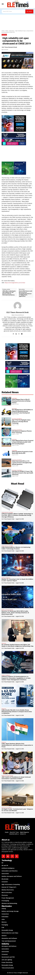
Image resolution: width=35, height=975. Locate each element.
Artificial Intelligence (6, 577)
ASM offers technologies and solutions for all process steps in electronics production (9, 293)
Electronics (4, 643)
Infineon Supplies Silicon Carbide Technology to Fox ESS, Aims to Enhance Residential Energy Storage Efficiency (17, 515)
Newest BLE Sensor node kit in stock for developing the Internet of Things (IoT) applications (25, 293)
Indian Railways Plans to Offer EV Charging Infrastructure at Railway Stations (21, 401)
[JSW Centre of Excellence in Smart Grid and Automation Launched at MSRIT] (17, 763)
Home (3, 30)
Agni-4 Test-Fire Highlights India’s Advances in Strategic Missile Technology (21, 421)
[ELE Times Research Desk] (17, 306)
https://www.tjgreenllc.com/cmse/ (15, 282)
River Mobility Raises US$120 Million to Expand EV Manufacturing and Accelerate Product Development (22, 411)
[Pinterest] (12, 856)
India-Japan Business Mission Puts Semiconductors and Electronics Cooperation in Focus (17, 745)
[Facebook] (13, 333)
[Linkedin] (16, 333)
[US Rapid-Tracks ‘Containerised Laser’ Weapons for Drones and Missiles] (17, 795)
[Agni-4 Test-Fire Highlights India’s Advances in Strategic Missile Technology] (6, 421)
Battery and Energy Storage (7, 609)
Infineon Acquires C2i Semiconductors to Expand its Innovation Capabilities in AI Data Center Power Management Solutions (16, 678)
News (7, 30)
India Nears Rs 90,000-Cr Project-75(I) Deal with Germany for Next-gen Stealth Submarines (22, 473)
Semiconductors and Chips (7, 512)
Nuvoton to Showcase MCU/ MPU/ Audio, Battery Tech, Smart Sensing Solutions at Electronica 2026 (15, 612)
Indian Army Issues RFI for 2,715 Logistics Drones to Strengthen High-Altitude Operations (22, 462)
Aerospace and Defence (17, 418)
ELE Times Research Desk (9, 47)
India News (11, 30)
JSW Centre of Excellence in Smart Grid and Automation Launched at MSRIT (16, 777)
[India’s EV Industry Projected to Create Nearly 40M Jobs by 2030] (6, 452)
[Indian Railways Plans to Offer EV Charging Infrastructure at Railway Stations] (6, 401)
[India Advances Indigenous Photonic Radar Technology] (6, 432)
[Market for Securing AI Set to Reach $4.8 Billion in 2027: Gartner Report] (17, 565)
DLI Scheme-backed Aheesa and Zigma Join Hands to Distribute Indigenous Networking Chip (17, 645)
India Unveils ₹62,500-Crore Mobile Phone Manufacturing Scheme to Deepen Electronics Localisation (17, 711)
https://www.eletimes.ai (17, 315)
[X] (19, 333)
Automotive (14, 398)
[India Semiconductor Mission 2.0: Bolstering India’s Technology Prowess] (17, 533)
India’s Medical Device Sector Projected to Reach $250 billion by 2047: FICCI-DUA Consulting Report (22, 442)
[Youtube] (21, 333)
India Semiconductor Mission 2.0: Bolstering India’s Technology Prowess (16, 548)
